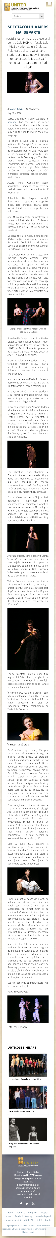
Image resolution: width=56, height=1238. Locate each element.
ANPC (39, 1219)
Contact (49, 1219)
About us (21, 1212)
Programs (32, 1212)
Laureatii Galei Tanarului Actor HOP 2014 (25, 1079)
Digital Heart (28, 1232)
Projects (44, 1212)
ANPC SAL (28, 1219)
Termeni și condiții (12, 1219)
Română (12, 122)
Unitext (8, 1216)
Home (10, 1212)
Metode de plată (43, 1216)
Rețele (18, 1216)
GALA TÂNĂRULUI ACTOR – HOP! (22, 1111)
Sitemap (28, 1216)
